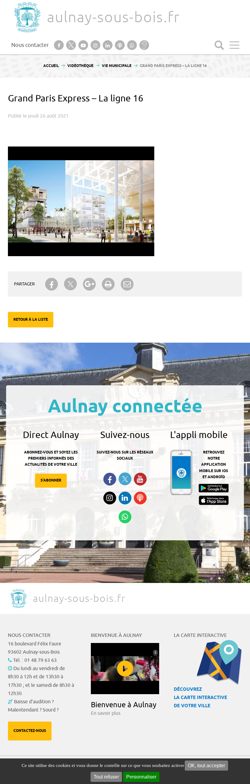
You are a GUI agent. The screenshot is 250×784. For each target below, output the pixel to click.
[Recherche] (219, 45)
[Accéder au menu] (234, 45)
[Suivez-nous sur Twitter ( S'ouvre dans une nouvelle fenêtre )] (125, 479)
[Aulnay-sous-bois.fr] (27, 17)
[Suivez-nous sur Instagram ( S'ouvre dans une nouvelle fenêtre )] (109, 498)
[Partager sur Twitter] (70, 284)
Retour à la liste (30, 319)
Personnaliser (141, 776)
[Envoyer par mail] (127, 284)
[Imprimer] (108, 284)
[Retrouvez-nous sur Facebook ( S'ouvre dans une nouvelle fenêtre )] (109, 479)
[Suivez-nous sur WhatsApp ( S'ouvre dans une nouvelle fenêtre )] (125, 516)
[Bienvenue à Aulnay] (125, 668)
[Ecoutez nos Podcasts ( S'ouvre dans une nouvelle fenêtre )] (140, 498)
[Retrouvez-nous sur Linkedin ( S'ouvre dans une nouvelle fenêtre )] (125, 498)
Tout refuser (106, 776)
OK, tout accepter (206, 765)
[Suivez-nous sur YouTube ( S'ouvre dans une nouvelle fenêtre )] (140, 479)
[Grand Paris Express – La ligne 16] (81, 150)
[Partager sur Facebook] (51, 284)
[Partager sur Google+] (89, 284)
